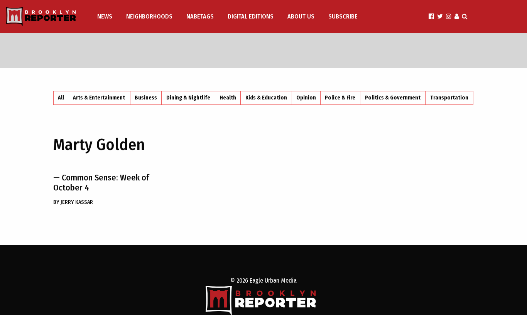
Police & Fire (340, 97)
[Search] (464, 16)
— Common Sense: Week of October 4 (101, 182)
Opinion (306, 97)
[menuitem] (105, 16)
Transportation (449, 97)
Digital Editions (251, 16)
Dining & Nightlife (188, 97)
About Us (300, 16)
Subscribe (343, 16)
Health (228, 97)
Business (146, 97)
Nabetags (200, 16)
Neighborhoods (149, 16)
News (104, 16)
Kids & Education (266, 97)
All (61, 97)
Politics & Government (393, 97)
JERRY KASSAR (73, 202)
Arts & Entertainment (99, 97)
